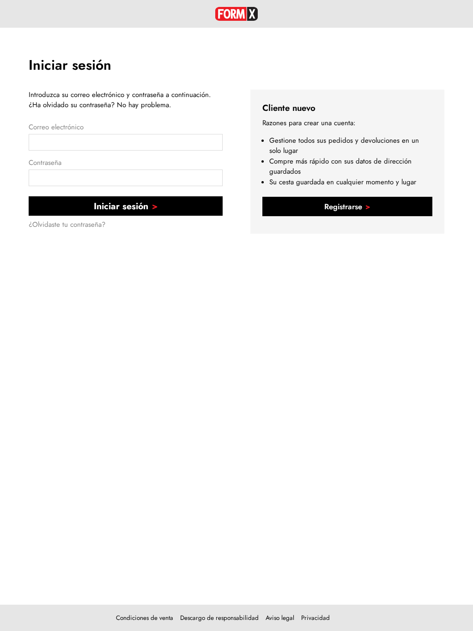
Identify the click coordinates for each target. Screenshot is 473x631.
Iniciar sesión (121, 206)
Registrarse (343, 206)
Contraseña (45, 163)
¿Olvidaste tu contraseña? (67, 224)
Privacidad (315, 617)
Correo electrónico (56, 127)
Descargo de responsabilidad (219, 617)
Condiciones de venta (144, 617)
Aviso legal (280, 617)
